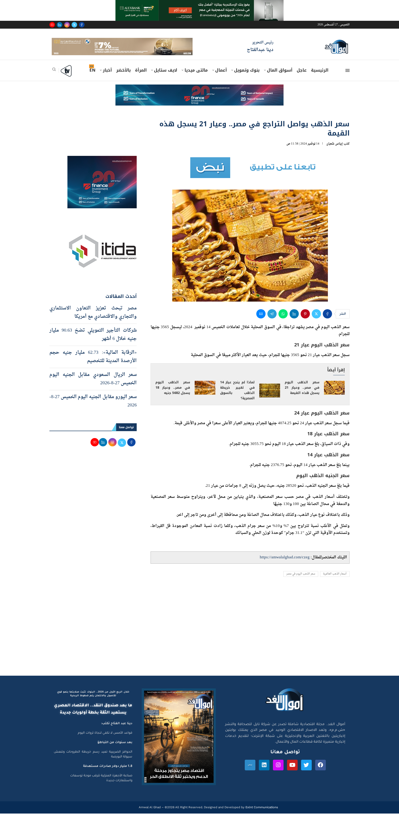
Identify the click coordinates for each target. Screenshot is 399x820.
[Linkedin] (59, 24)
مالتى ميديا (196, 76)
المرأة (141, 76)
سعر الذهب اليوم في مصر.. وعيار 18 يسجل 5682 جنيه (172, 394)
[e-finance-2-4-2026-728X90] (199, 95)
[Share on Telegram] (272, 320)
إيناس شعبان (334, 150)
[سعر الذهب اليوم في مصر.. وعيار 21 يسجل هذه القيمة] (334, 394)
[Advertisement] (199, 638)
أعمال (221, 76)
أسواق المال (279, 76)
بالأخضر (123, 76)
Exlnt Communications (261, 814)
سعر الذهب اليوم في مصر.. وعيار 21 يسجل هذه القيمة (302, 394)
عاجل (302, 76)
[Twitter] (74, 24)
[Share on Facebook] (327, 320)
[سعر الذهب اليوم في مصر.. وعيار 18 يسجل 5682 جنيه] (205, 394)
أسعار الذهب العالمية (335, 580)
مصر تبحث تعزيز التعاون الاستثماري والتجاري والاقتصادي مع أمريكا (93, 318)
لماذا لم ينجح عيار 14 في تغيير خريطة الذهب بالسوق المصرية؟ (237, 397)
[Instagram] (67, 24)
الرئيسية (319, 76)
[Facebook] (82, 24)
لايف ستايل (165, 76)
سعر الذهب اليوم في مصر (300, 580)
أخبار (107, 76)
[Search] (54, 77)
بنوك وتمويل (247, 76)
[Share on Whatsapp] (283, 320)
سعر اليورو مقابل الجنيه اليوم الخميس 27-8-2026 (93, 407)
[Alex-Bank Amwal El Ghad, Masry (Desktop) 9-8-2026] (199, 4)
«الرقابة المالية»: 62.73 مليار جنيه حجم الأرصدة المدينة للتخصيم (93, 363)
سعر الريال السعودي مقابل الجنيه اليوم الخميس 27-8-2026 (93, 385)
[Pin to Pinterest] (305, 320)
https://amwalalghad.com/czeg (285, 564)
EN (92, 76)
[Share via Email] (261, 320)
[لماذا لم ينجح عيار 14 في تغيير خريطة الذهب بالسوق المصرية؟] (269, 397)
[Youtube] (52, 24)
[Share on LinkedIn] (294, 320)
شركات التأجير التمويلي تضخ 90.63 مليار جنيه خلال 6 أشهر (93, 341)
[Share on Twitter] (316, 320)
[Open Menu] (347, 77)
